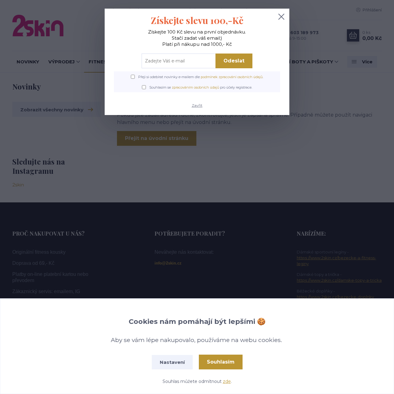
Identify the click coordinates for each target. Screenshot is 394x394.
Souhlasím (221, 362)
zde (227, 381)
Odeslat (233, 61)
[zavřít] (281, 17)
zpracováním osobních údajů (195, 87)
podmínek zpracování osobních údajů (232, 77)
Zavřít (197, 105)
